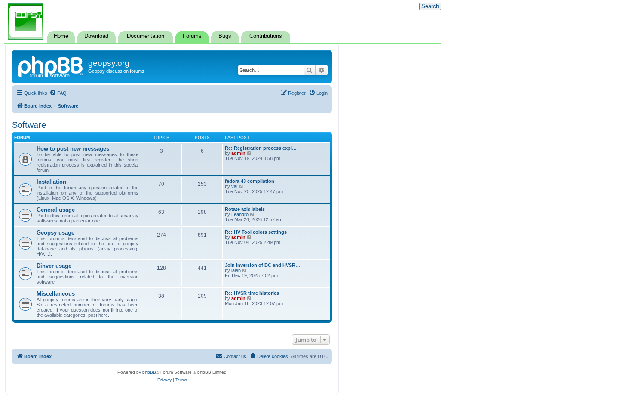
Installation (51, 182)
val (234, 186)
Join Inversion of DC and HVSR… (262, 265)
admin (238, 153)
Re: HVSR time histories (252, 293)
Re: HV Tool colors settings (256, 232)
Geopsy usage (55, 232)
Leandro (240, 214)
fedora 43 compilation (249, 181)
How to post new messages (73, 148)
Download (96, 36)
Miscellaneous (56, 293)
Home (61, 36)
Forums (192, 36)
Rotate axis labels (245, 209)
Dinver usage (54, 265)
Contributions (265, 36)
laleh (236, 270)
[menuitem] (58, 93)
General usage (56, 210)
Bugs (224, 36)
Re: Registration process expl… (261, 148)
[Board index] (51, 66)
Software (29, 125)
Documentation (145, 36)
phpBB (149, 372)
